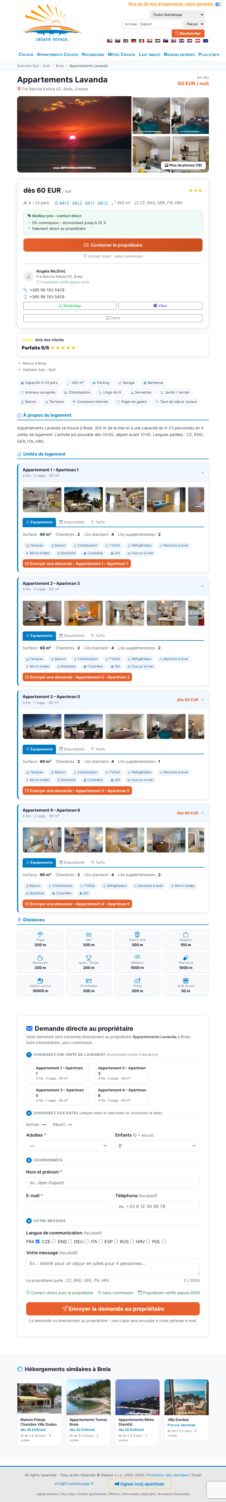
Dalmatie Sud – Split (33, 66)
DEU (79, 1241)
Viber (162, 306)
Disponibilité (74, 522)
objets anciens (47, 1494)
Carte (115, 318)
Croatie (26, 54)
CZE (47, 1241)
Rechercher (190, 33)
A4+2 (64, 202)
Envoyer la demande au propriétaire (116, 1308)
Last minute (149, 54)
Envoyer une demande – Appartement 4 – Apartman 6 (80, 903)
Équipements (42, 522)
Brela (60, 66)
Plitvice (114, 1494)
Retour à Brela (34, 363)
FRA (31, 1241)
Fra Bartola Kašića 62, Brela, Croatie (55, 89)
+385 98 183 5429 (46, 289)
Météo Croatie (121, 54)
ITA (95, 1241)
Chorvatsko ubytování (138, 1494)
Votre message (52, 1252)
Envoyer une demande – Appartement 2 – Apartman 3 (80, 677)
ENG (63, 1241)
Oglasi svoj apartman (142, 1484)
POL (157, 1241)
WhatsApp (72, 306)
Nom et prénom (44, 1172)
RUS (125, 1241)
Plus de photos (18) (186, 165)
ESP (109, 1241)
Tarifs (100, 522)
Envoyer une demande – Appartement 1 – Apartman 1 (79, 563)
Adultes (36, 1135)
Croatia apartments (91, 1494)
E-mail (34, 1195)
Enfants (134, 1135)
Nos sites (68, 1494)
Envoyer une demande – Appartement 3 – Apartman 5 (80, 790)
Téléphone (136, 1195)
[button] (113, 344)
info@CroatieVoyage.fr (74, 1483)
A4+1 (90, 202)
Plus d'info (208, 54)
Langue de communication (64, 1232)
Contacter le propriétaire (116, 245)
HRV (141, 1241)
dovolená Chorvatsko (174, 1494)
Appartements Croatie (57, 54)
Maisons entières (179, 54)
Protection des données (168, 1475)
